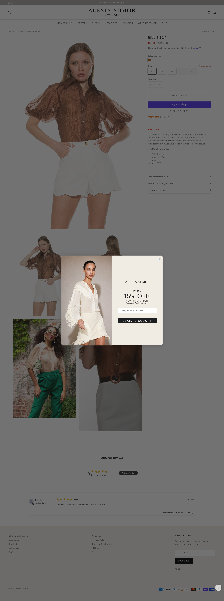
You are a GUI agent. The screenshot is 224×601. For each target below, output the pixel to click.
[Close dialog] (160, 258)
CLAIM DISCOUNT (137, 321)
